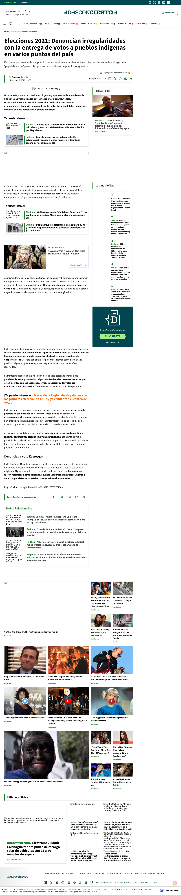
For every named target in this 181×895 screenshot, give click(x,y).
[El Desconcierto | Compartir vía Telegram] (131, 78)
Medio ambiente (31, 23)
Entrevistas (124, 23)
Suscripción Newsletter (123, 882)
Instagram (57, 882)
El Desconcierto (10, 31)
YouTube (62, 882)
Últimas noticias (52, 873)
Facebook (45, 882)
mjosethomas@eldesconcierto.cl (35, 892)
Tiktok (80, 882)
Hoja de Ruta (88, 23)
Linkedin (69, 882)
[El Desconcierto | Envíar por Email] (125, 78)
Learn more (76, 265)
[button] (169, 12)
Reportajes (106, 23)
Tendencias (69, 23)
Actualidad (51, 23)
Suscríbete (112, 336)
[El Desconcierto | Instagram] (159, 2)
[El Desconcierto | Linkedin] (168, 2)
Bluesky (91, 882)
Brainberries (56, 248)
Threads (86, 882)
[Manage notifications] (175, 883)
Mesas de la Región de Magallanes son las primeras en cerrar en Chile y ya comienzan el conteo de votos (45, 399)
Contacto (155, 882)
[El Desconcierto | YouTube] (163, 2)
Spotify (74, 882)
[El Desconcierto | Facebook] (150, 2)
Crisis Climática (24, 2)
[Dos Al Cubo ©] (169, 891)
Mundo (154, 23)
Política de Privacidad (104, 882)
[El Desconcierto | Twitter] (154, 2)
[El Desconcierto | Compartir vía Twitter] (115, 78)
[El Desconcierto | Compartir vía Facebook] (109, 78)
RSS (136, 882)
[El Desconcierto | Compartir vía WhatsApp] (120, 78)
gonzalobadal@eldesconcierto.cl (85, 892)
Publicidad (145, 882)
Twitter (51, 882)
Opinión (140, 23)
